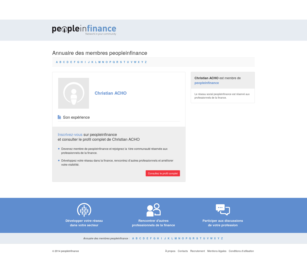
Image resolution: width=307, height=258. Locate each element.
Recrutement (197, 251)
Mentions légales (216, 251)
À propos (170, 251)
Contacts (183, 251)
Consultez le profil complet (163, 173)
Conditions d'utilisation (241, 251)
